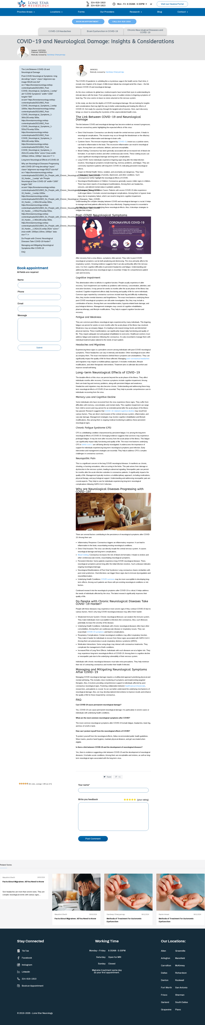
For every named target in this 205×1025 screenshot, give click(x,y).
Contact (181, 12)
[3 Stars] (24, 783)
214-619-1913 (98, 5)
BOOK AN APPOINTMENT (87, 22)
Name (21, 280)
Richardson (181, 973)
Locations (55, 12)
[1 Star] (20, 783)
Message (22, 315)
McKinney (180, 965)
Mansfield (180, 958)
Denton (164, 980)
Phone (21, 292)
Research (135, 12)
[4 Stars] (25, 783)
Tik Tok (25, 951)
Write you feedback (88, 799)
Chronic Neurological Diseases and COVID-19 (145, 31)
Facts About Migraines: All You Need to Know (23, 882)
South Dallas (181, 1002)
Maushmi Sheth (8, 877)
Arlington (165, 958)
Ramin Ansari (164, 914)
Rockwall (179, 980)
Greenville (180, 951)
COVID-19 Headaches (60, 31)
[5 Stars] (27, 783)
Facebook (27, 958)
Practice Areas (25, 12)
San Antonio (181, 987)
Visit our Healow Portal (172, 4)
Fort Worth (166, 987)
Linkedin (26, 972)
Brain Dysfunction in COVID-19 (102, 31)
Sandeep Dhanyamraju (56, 55)
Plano (178, 1009)
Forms (81, 12)
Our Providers (107, 12)
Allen (163, 951)
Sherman (179, 995)
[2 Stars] (22, 783)
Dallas (164, 973)
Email (20, 303)
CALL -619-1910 (121, 22)
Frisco (164, 995)
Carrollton (166, 965)
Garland (165, 1002)
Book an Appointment (32, 986)
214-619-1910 (98, 2)
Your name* (84, 785)
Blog (159, 12)
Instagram (27, 965)
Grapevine (166, 1009)
